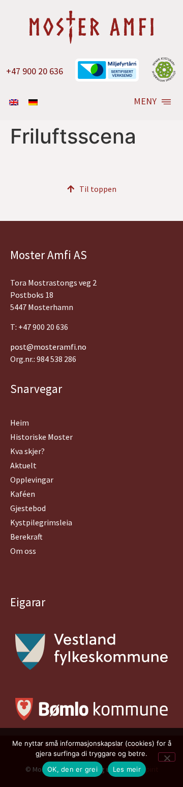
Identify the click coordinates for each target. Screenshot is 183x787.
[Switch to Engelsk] (13, 101)
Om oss (23, 551)
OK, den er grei (72, 769)
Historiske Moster (41, 437)
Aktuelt (23, 465)
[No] (166, 757)
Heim (19, 422)
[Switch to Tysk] (33, 101)
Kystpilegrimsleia (41, 522)
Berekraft (26, 536)
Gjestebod (28, 508)
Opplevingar (31, 479)
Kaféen (22, 494)
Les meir (127, 769)
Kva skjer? (27, 451)
